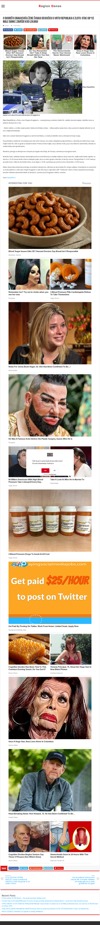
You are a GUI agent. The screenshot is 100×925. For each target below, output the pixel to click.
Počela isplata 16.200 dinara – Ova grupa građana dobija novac (24, 898)
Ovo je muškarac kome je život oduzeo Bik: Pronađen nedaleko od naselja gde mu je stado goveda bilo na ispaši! (83, 879)
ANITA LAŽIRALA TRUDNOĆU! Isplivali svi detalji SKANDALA (22, 911)
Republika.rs (11, 178)
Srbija (7, 25)
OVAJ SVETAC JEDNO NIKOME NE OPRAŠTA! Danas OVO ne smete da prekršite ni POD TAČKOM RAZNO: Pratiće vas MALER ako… (46, 909)
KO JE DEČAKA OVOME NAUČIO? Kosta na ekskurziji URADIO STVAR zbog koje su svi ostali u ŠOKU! (17, 879)
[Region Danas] (50, 6)
